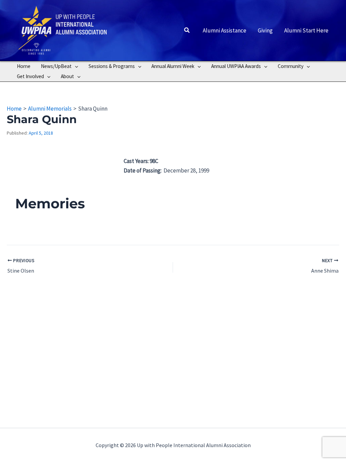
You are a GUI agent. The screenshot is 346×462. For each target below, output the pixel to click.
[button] (187, 30)
